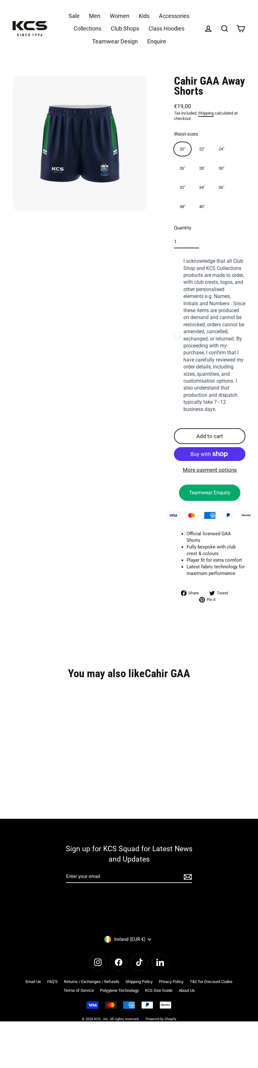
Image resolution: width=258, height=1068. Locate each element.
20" (182, 149)
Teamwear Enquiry (209, 493)
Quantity (182, 228)
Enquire (156, 41)
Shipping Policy (139, 981)
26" (182, 168)
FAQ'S (52, 981)
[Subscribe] (187, 877)
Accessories (174, 16)
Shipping (206, 113)
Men (94, 16)
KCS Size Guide (158, 990)
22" (202, 149)
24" (221, 149)
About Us (187, 990)
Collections (87, 28)
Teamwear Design (115, 41)
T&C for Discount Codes (211, 981)
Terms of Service (79, 990)
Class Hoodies (166, 28)
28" (202, 168)
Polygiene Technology (119, 990)
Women (119, 16)
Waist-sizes (186, 134)
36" (221, 187)
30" (221, 168)
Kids (144, 16)
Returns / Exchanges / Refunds (91, 981)
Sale (74, 16)
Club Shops (125, 28)
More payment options (210, 470)
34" (202, 187)
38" (182, 206)
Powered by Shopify (161, 1019)
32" (182, 187)
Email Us (33, 981)
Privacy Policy (171, 981)
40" (202, 206)
